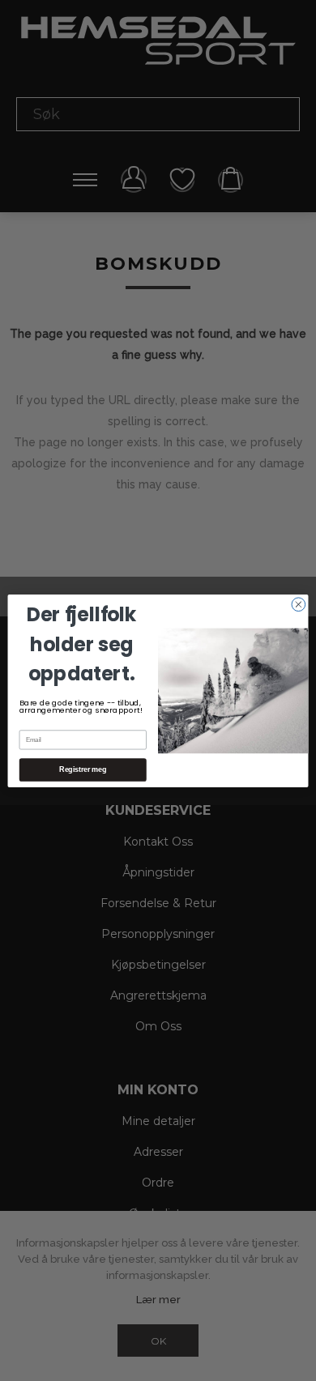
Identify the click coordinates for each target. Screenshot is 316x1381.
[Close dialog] (298, 604)
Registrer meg (82, 769)
